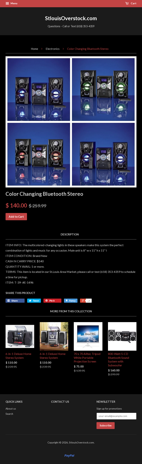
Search (9, 413)
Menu (13, 3)
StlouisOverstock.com (71, 18)
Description (70, 234)
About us (11, 408)
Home (34, 48)
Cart (133, 3)
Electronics (53, 48)
